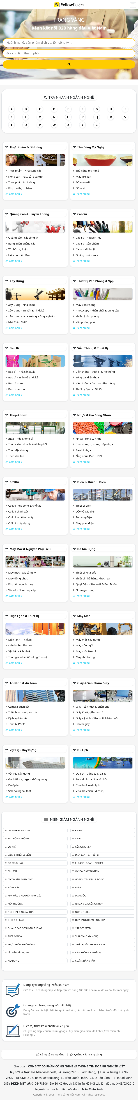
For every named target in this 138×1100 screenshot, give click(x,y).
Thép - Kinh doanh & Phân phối (27, 444)
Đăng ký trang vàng (46, 985)
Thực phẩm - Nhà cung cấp (25, 170)
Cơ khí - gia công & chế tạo (24, 505)
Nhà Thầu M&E (17, 322)
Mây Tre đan (83, 176)
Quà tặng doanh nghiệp (90, 920)
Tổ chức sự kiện (17, 249)
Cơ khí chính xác (18, 511)
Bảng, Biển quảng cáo (21, 243)
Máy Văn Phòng (85, 304)
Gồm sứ (81, 188)
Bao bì (14, 348)
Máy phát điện (85, 523)
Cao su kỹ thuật (85, 249)
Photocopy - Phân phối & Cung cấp (97, 310)
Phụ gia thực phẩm (20, 188)
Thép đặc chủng (18, 450)
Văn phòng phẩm (86, 322)
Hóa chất (13, 887)
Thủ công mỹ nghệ (90, 147)
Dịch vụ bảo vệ (17, 718)
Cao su (82, 214)
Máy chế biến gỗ (86, 657)
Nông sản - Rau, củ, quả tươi (25, 176)
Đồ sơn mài (83, 182)
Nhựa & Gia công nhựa (94, 415)
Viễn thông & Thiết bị (92, 348)
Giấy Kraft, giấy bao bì (89, 712)
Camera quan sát (18, 706)
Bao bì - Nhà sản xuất (21, 371)
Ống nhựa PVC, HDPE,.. (90, 456)
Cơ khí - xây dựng (19, 523)
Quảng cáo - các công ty (23, 237)
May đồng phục (18, 578)
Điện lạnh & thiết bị (24, 616)
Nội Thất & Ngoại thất (21, 911)
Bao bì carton (16, 389)
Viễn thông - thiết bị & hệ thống (95, 371)
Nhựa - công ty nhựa (88, 438)
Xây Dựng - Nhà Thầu (21, 304)
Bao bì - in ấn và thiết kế (23, 377)
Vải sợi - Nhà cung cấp (22, 590)
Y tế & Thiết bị (83, 928)
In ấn (78, 887)
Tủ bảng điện (84, 517)
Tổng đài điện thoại (88, 377)
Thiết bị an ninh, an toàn (23, 712)
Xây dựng (17, 281)
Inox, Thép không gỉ (20, 438)
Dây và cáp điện (85, 511)
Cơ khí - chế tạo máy (20, 517)
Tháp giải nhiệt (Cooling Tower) (27, 657)
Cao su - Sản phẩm (87, 243)
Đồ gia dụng (86, 549)
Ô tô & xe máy (16, 920)
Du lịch (82, 750)
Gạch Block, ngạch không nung (27, 779)
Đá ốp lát (13, 785)
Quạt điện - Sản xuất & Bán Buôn (96, 584)
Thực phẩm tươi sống (21, 182)
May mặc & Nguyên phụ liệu (30, 549)
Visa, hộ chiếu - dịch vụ (90, 791)
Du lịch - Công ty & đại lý (91, 773)
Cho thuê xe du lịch (88, 785)
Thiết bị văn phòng (87, 316)
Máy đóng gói (84, 645)
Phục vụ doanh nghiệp (89, 863)
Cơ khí (14, 482)
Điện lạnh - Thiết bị (20, 639)
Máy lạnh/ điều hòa (20, 645)
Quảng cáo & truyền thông (29, 214)
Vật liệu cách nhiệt (19, 651)
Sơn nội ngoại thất (19, 791)
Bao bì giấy (83, 724)
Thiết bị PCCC (16, 724)
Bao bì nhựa (15, 383)
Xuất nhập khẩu (85, 960)
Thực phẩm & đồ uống (26, 147)
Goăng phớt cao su (87, 255)
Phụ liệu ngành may (20, 584)
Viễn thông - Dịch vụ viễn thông (95, 383)
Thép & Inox (18, 415)
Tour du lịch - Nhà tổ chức (92, 779)
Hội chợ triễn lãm (19, 255)
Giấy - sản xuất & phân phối (93, 706)
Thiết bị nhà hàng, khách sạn (93, 578)
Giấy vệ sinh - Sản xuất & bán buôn (97, 718)
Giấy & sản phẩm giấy (93, 683)
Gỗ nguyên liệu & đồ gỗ (89, 879)
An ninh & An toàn (23, 683)
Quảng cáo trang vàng (47, 1005)
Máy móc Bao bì (86, 651)
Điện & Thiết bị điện (91, 482)
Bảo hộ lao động (18, 838)
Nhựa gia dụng (85, 590)
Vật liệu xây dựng (23, 750)
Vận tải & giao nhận (87, 871)
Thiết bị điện (83, 505)
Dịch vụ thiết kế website (46, 1026)
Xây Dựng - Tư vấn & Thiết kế (26, 310)
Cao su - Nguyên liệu (88, 237)
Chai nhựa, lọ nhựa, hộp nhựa (94, 444)
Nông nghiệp (83, 911)
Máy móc (83, 616)
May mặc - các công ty (22, 572)
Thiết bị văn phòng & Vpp (95, 281)
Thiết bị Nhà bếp (86, 572)
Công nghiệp (83, 846)
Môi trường (15, 903)
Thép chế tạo (16, 456)
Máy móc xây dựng (88, 639)
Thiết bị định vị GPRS (89, 389)
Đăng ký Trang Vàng (52, 1054)
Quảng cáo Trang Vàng (88, 1054)
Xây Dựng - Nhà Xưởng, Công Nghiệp (31, 316)
